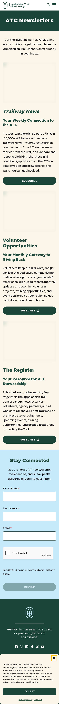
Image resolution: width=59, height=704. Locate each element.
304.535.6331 (29, 637)
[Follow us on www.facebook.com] (16, 647)
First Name (10, 488)
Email (6, 528)
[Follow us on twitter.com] (37, 647)
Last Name (10, 508)
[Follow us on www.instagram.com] (22, 647)
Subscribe (29, 180)
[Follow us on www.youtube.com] (43, 647)
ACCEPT (30, 691)
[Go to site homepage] (16, 5)
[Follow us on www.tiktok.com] (32, 647)
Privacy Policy (25, 699)
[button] (54, 658)
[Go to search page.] (48, 5)
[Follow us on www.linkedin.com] (27, 647)
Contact (38, 699)
